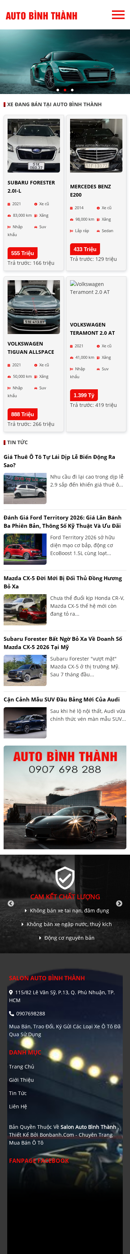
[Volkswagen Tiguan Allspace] (34, 307)
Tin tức (18, 1093)
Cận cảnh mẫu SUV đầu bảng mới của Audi (62, 699)
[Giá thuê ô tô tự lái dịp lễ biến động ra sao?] (25, 488)
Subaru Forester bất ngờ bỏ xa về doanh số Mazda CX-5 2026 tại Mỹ (63, 643)
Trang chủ (21, 1066)
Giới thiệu (21, 1079)
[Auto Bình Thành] (41, 14)
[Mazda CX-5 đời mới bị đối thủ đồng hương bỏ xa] (25, 609)
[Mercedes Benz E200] (96, 146)
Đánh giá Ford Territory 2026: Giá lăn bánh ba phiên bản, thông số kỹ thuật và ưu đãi (63, 521)
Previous (10, 903)
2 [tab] (65, 90)
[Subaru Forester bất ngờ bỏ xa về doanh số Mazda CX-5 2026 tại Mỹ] (25, 670)
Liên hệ (18, 1106)
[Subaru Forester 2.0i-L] (34, 146)
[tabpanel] (65, 61)
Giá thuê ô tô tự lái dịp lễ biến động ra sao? (59, 461)
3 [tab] (72, 90)
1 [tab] (57, 90)
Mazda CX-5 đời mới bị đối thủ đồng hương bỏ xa (63, 582)
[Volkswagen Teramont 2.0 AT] (96, 288)
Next (119, 903)
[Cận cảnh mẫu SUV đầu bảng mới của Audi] (25, 722)
